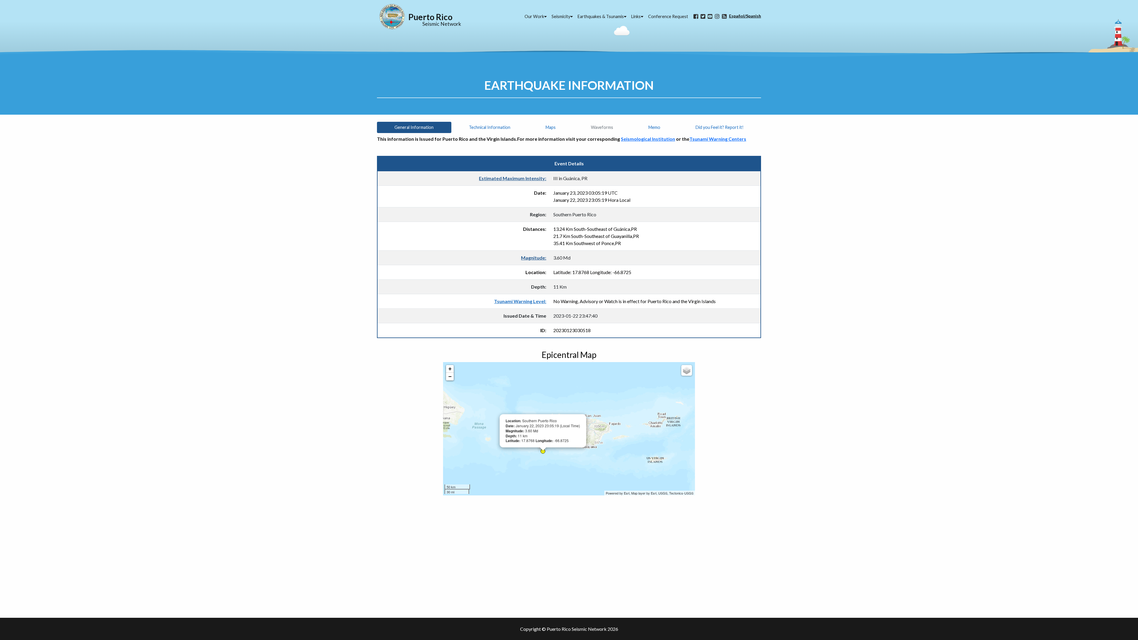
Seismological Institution (648, 139)
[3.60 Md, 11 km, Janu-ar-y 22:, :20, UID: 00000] (543, 451)
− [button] (450, 376)
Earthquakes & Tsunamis (601, 16)
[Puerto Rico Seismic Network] (392, 16)
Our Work (534, 16)
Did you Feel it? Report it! (720, 127)
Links (636, 16)
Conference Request (668, 16)
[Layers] (686, 370)
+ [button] (450, 369)
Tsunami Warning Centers (717, 139)
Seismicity (561, 16)
